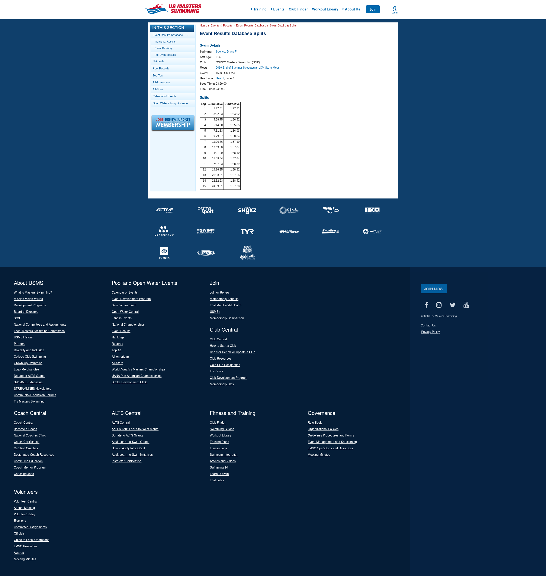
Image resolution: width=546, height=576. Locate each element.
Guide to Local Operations (31, 540)
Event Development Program (131, 299)
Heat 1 (220, 78)
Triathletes (217, 480)
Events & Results (221, 25)
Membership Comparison (227, 318)
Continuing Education (28, 461)
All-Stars (158, 89)
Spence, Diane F (226, 51)
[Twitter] (452, 305)
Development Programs (30, 305)
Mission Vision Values (28, 299)
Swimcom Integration (224, 454)
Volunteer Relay (24, 514)
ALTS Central (121, 422)
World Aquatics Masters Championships (139, 369)
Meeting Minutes (319, 454)
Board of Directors (26, 311)
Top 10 (116, 350)
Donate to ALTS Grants (29, 375)
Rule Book (315, 422)
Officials (19, 533)
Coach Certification (26, 441)
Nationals (158, 61)
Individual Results (165, 41)
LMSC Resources (26, 546)
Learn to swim (219, 474)
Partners (19, 343)
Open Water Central (125, 311)
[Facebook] (426, 305)
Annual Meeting (24, 507)
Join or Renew (219, 292)
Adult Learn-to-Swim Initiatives (132, 454)
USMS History (23, 337)
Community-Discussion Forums (35, 395)
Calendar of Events (164, 96)
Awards (19, 552)
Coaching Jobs (24, 474)
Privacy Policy (430, 331)
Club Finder (298, 9)
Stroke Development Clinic (129, 382)
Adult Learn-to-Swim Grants (130, 441)
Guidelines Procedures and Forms (331, 435)
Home (203, 25)
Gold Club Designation (225, 365)
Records (117, 343)
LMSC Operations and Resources (330, 448)
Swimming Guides (222, 429)
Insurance (216, 371)
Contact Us (428, 325)
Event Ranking (163, 48)
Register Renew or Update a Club (232, 352)
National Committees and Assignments (40, 324)
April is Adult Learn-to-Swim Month (135, 429)
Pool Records (161, 68)
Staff (17, 318)
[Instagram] (439, 305)
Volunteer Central (25, 501)
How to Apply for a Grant (128, 448)
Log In (395, 13)
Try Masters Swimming (29, 401)
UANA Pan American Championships (136, 375)
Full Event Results (165, 54)
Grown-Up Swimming (28, 363)
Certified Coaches (26, 448)
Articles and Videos (223, 461)
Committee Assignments (30, 527)
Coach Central (23, 422)
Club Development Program (228, 377)
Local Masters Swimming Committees (39, 331)
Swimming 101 (220, 467)
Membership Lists (222, 384)
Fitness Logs (218, 448)
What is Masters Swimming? (33, 292)
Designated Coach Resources (34, 454)
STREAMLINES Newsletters (32, 388)
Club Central (218, 339)
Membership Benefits (224, 299)
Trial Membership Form (225, 305)
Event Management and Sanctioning (332, 441)
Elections (20, 520)
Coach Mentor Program (30, 467)
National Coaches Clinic (30, 435)
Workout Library (325, 9)
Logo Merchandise (26, 369)
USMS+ (215, 311)
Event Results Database (251, 25)
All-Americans (161, 82)
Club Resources (220, 358)
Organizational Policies (323, 429)
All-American (120, 356)
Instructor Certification (126, 461)
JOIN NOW (433, 288)
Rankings (118, 337)
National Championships (128, 324)
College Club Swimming (30, 356)
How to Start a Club (223, 345)
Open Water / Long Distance (170, 103)
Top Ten (158, 75)
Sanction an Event (124, 305)
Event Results (121, 331)
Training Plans (219, 441)
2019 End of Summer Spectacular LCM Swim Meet (247, 67)
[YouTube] (466, 305)
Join (372, 9)
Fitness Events (122, 318)
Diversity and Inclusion (29, 350)
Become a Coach (25, 429)
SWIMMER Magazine (28, 382)
